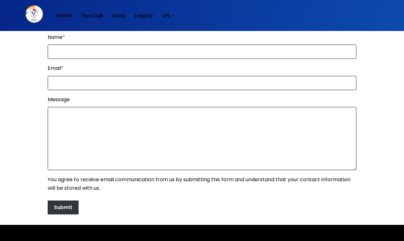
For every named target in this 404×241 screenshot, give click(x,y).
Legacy (144, 15)
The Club (91, 15)
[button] (173, 15)
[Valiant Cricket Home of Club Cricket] (33, 14)
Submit (63, 207)
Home (64, 15)
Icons (119, 15)
